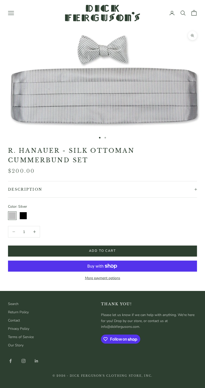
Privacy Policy (18, 328)
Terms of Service (21, 337)
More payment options (102, 278)
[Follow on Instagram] (23, 360)
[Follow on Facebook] (10, 360)
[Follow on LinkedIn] (36, 360)
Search (13, 303)
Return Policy (18, 312)
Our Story (16, 345)
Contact (14, 320)
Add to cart (102, 251)
